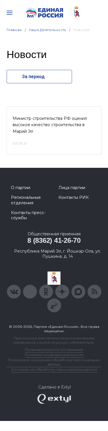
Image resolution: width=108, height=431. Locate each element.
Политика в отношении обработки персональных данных (54, 362)
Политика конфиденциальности (54, 355)
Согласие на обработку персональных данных (54, 369)
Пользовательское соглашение (54, 349)
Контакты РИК (73, 197)
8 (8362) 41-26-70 (54, 240)
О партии (20, 187)
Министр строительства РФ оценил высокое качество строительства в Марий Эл (50, 125)
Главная (14, 30)
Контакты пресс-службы (28, 215)
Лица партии (71, 187)
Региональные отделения (26, 200)
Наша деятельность (47, 30)
